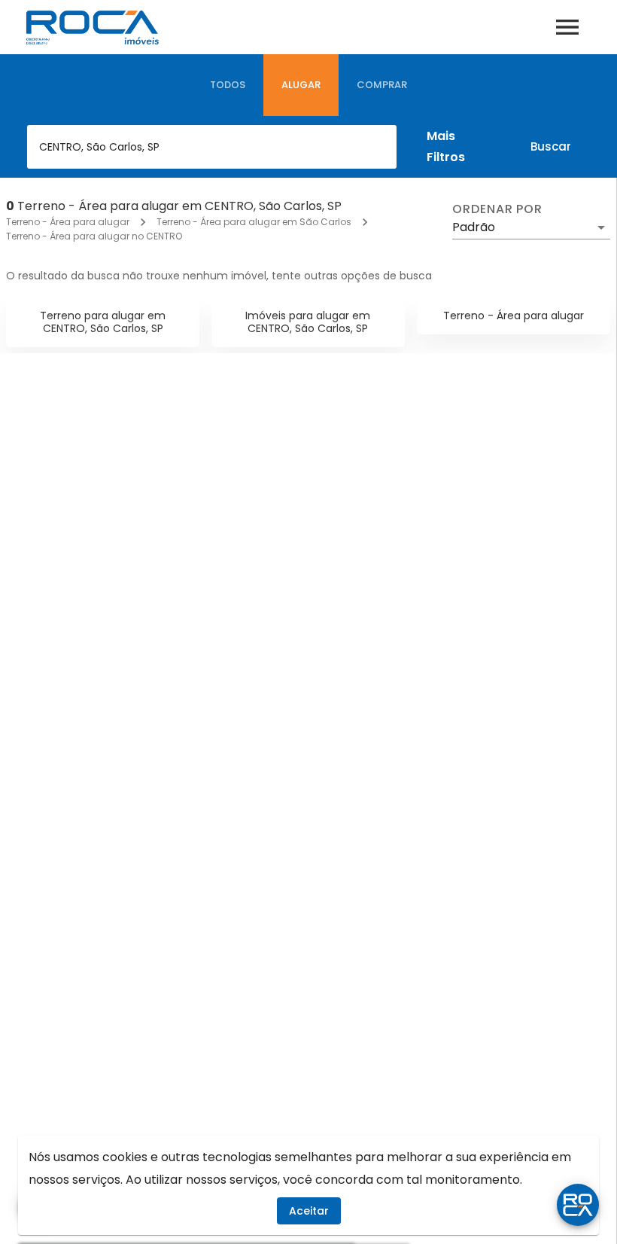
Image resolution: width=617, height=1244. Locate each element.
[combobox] (212, 147)
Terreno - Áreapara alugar (513, 315)
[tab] (227, 85)
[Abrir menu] (567, 27)
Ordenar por (497, 209)
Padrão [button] (473, 227)
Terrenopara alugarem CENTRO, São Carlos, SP (103, 322)
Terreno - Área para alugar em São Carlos (254, 221)
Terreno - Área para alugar (67, 221)
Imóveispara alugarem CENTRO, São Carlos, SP (307, 322)
